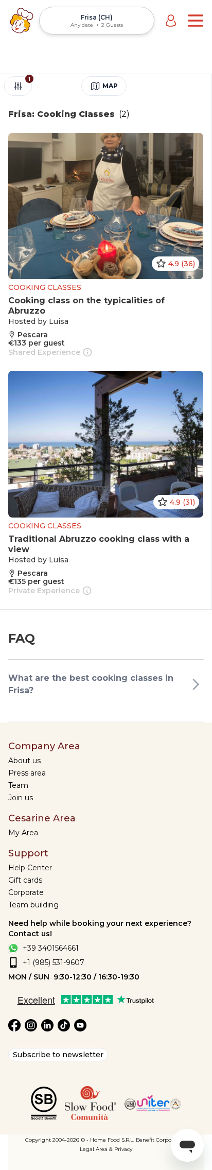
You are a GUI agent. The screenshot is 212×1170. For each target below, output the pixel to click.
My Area (23, 832)
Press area (27, 773)
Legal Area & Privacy (106, 1149)
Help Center (30, 867)
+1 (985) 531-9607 (53, 962)
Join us (20, 797)
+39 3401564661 (51, 948)
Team (18, 785)
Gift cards (25, 880)
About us (24, 760)
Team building (33, 904)
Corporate (26, 892)
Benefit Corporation (161, 1140)
